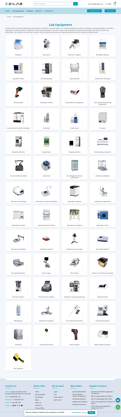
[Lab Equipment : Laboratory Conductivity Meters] (46, 191)
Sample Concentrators (80, 402)
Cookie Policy (76, 412)
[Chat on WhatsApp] (118, 407)
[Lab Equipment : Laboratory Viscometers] (74, 239)
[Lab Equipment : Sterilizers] (18, 334)
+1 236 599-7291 (18, 399)
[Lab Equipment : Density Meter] (18, 92)
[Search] (75, 3)
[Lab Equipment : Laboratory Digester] (74, 191)
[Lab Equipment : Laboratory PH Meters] (18, 239)
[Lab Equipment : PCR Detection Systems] (46, 286)
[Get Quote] (118, 400)
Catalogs (29, 11)
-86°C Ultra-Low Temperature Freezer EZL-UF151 (101, 407)
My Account (58, 400)
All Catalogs (39, 397)
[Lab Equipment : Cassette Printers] (18, 68)
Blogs (37, 400)
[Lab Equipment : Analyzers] (18, 44)
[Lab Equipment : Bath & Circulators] (74, 44)
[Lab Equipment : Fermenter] (46, 117)
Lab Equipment (18, 11)
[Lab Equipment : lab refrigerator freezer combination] (74, 165)
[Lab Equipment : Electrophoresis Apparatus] (74, 92)
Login (55, 392)
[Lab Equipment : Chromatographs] (46, 68)
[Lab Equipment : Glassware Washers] (18, 141)
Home (7, 11)
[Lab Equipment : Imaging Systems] (74, 141)
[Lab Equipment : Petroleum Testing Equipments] (74, 286)
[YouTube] (22, 405)
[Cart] (114, 4)
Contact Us (49, 11)
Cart (55, 394)
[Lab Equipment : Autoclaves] (46, 44)
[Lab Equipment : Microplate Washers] (18, 262)
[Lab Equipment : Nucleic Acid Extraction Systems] (102, 262)
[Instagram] (19, 405)
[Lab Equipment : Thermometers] (74, 334)
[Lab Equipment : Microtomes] (74, 262)
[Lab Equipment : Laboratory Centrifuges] (18, 191)
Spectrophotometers (79, 392)
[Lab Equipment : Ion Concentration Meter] (18, 165)
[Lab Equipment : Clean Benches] (74, 68)
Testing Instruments (79, 404)
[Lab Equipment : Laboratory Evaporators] (102, 191)
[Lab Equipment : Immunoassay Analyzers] (102, 141)
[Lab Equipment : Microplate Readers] (102, 239)
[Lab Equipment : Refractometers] (102, 286)
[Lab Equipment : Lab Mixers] (46, 165)
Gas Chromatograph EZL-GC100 (101, 399)
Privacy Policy (39, 408)
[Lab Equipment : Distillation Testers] (46, 92)
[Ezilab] (13, 4)
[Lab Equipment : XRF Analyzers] (18, 358)
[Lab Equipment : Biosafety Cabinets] (102, 44)
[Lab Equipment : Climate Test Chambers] (102, 68)
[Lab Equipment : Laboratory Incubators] (74, 215)
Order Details (58, 397)
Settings (84, 412)
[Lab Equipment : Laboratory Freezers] (18, 215)
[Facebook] (13, 405)
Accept (91, 412)
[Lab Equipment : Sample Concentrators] (46, 310)
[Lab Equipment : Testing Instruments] (46, 334)
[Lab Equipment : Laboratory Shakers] (46, 239)
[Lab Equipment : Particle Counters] (18, 286)
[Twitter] (17, 405)
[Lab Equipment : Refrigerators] (18, 310)
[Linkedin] (15, 405)
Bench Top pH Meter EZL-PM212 (101, 396)
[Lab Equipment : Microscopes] (46, 262)
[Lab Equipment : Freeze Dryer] (74, 117)
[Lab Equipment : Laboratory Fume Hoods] (46, 215)
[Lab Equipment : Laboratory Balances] (102, 165)
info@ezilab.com (97, 4)
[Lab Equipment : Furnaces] (102, 117)
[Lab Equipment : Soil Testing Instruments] (74, 310)
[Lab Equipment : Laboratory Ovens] (102, 215)
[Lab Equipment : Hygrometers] (46, 141)
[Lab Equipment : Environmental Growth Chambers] (18, 117)
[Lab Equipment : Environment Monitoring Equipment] (102, 92)
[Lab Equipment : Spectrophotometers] (102, 310)
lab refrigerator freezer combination (79, 395)
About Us (38, 11)
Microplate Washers (79, 399)
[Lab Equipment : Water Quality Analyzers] (102, 334)
